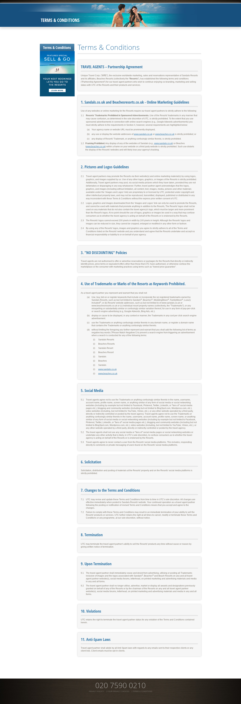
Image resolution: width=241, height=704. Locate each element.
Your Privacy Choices (118, 691)
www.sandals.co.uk (143, 134)
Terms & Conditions (57, 47)
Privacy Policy (96, 691)
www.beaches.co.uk (164, 134)
